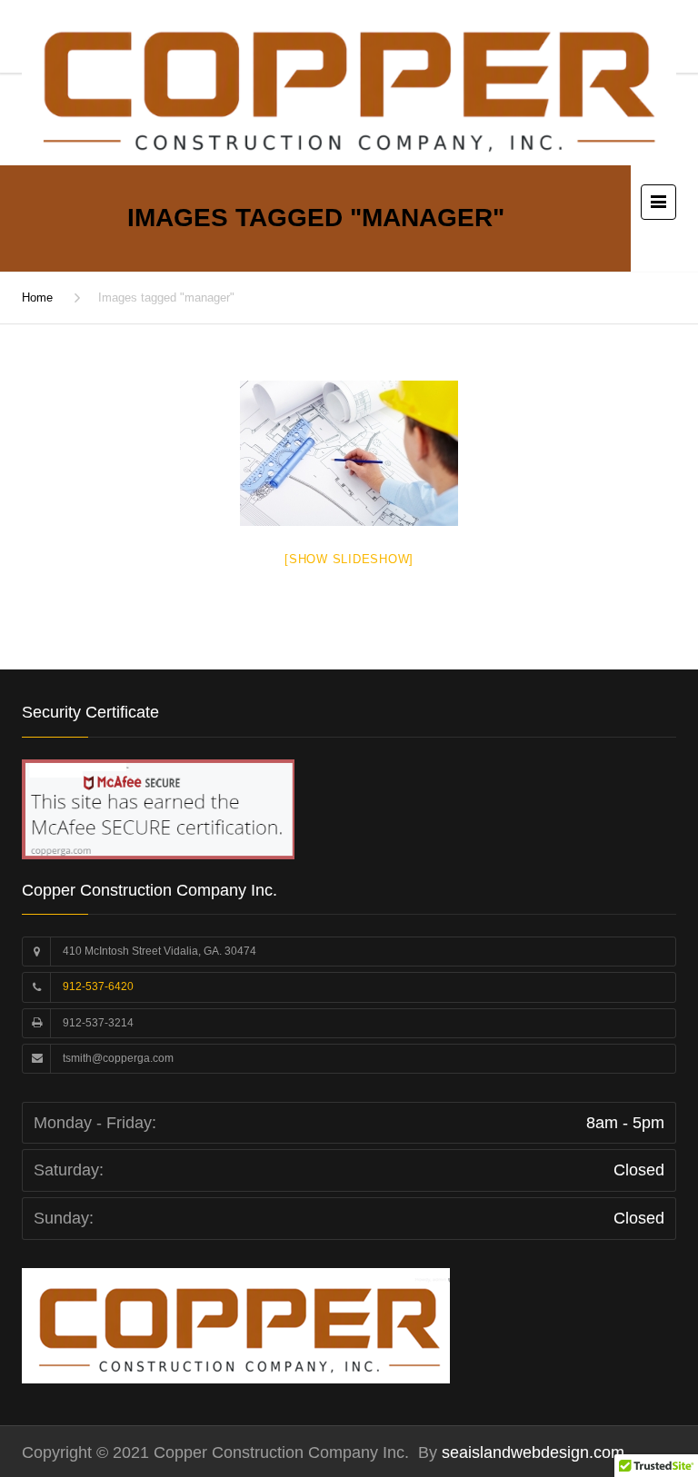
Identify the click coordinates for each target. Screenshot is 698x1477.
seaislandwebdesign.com (530, 1452)
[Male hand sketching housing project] (349, 453)
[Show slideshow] (349, 559)
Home (37, 297)
